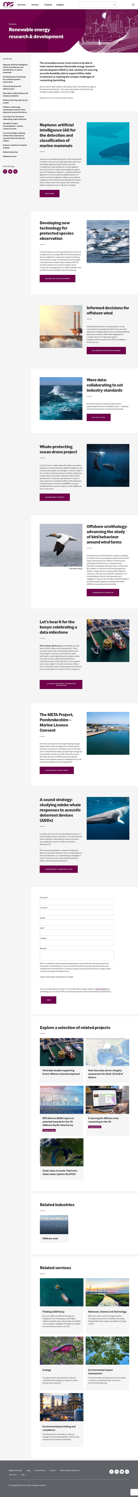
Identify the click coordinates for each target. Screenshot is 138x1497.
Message (43, 948)
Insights (60, 4)
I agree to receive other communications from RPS (56, 977)
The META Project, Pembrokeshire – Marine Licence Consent (13, 126)
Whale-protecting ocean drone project (15, 101)
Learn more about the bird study (103, 592)
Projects (48, 4)
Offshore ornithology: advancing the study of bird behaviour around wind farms (15, 109)
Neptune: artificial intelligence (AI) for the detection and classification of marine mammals (15, 68)
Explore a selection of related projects (15, 146)
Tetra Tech (13, 1474)
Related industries (10, 152)
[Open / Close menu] (133, 5)
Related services (9, 156)
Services (22, 4)
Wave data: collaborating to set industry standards (15, 94)
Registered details (15, 1470)
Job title (42, 918)
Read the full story (98, 417)
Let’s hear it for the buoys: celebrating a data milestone (14, 117)
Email (42, 928)
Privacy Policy (40, 1470)
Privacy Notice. (101, 989)
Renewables (12, 24)
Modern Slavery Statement (70, 1470)
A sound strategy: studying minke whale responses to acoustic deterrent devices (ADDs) (14, 137)
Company (43, 938)
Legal (28, 1470)
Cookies (52, 1470)
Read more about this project (54, 497)
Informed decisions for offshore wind (12, 87)
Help (23, 1474)
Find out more (49, 193)
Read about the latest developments (57, 278)
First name (44, 897)
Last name (43, 908)
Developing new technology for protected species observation (14, 79)
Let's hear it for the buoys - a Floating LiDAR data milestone (61, 684)
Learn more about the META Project (56, 770)
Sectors (34, 4)
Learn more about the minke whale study (58, 869)
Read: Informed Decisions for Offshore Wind (106, 350)
